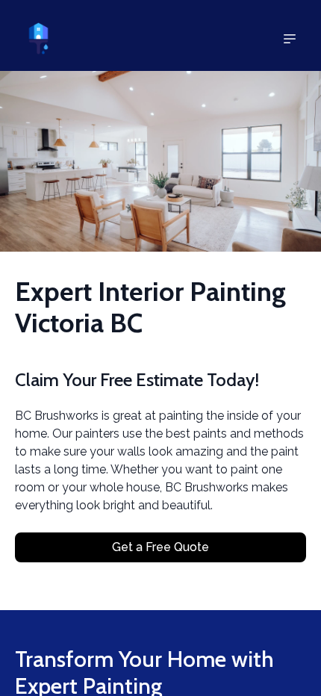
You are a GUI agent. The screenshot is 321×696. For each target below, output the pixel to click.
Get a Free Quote (160, 547)
